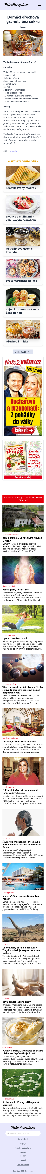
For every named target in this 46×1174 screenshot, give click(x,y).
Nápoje (23, 1143)
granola (13, 151)
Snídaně (23, 27)
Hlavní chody (23, 1139)
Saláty (23, 1156)
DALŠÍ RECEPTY (22, 351)
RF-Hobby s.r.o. (27, 1171)
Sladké (23, 1160)
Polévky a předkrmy (23, 1148)
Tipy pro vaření (23, 1165)
